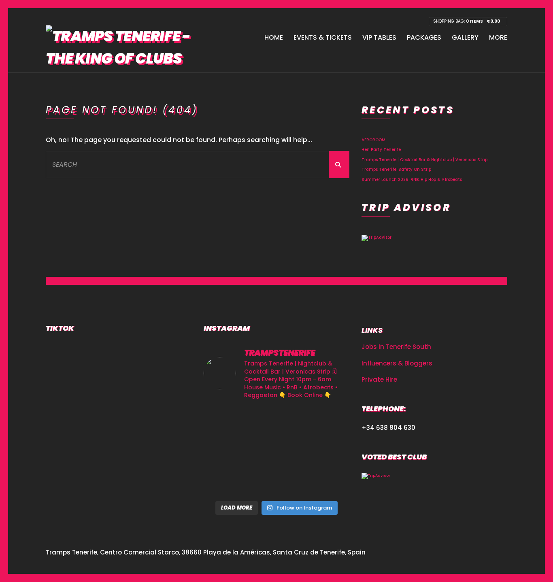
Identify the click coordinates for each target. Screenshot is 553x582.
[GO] (339, 164)
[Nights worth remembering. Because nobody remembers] (226, 422)
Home (273, 37)
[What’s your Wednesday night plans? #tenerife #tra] (276, 481)
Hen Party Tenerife (381, 149)
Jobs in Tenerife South (396, 346)
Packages (424, 37)
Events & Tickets (323, 37)
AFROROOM (373, 139)
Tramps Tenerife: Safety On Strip (396, 169)
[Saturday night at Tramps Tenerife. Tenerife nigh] (326, 481)
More (498, 37)
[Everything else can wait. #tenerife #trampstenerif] (276, 422)
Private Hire (379, 379)
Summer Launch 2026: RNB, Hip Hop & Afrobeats (412, 179)
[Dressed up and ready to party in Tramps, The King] (226, 451)
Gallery (465, 37)
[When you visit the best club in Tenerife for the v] (276, 451)
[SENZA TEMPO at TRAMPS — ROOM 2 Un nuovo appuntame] (326, 422)
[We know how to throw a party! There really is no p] (226, 481)
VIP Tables (379, 37)
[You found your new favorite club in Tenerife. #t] (326, 451)
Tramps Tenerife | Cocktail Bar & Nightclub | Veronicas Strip (424, 159)
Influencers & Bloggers (397, 363)
